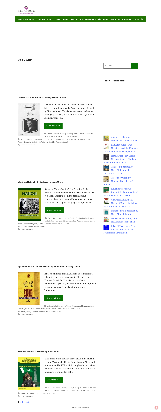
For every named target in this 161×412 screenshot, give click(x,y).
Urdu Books (75, 19)
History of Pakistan (57, 136)
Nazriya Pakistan (61, 221)
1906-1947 (25, 393)
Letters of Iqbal (64, 306)
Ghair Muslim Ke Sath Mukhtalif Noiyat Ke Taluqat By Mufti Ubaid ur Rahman (121, 203)
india (32, 393)
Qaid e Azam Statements (48, 224)
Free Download (53, 133)
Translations (40, 309)
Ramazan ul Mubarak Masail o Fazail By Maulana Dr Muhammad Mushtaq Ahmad (121, 148)
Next (28, 402)
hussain (24, 226)
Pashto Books (116, 19)
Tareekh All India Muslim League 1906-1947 (39, 351)
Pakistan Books (83, 221)
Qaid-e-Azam (77, 136)
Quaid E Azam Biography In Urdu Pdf (70, 139)
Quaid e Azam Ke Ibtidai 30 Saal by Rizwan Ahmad (42, 97)
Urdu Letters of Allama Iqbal (68, 309)
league (38, 393)
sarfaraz (43, 226)
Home (21, 19)
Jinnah (68, 136)
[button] (142, 19)
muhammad (51, 311)
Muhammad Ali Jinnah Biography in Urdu (37, 139)
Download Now (53, 126)
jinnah (35, 311)
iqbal (23, 311)
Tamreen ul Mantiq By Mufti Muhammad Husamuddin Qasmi (118, 170)
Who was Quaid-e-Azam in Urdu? (54, 142)
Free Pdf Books (54, 387)
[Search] (134, 66)
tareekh (52, 393)
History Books (73, 133)
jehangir (29, 311)
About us (29, 19)
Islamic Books (62, 19)
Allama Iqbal (52, 306)
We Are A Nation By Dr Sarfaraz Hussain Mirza (40, 182)
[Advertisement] (103, 9)
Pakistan (72, 221)
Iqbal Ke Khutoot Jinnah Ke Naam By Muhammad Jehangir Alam (49, 266)
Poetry (136, 19)
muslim (44, 393)
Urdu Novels (88, 19)
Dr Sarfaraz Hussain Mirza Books (61, 218)
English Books (101, 19)
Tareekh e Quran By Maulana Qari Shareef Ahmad (118, 181)
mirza (30, 226)
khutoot (42, 311)
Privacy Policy (44, 19)
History (127, 19)
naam (59, 311)
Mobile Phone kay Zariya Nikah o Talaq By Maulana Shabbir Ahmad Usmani (120, 159)
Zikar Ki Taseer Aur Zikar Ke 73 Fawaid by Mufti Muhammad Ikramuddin (120, 229)
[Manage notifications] (156, 407)
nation (36, 226)
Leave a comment (28, 145)
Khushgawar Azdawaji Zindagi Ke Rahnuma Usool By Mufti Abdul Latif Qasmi (121, 192)
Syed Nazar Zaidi (78, 390)
